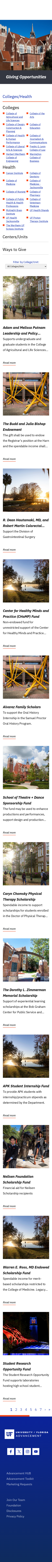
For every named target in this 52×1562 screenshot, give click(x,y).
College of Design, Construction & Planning (15, 128)
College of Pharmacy (35, 193)
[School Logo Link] (24, 1434)
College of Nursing (16, 191)
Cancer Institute (14, 173)
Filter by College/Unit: (26, 262)
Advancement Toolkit (20, 1479)
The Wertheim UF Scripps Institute (15, 227)
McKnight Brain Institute (14, 212)
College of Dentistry (35, 175)
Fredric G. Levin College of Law (37, 148)
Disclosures (13, 1511)
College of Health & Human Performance (15, 139)
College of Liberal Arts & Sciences (15, 148)
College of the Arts (37, 115)
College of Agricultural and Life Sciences (14, 117)
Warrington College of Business (35, 157)
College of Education (35, 126)
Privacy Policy (15, 1516)
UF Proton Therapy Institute (39, 219)
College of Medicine (11, 182)
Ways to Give (14, 249)
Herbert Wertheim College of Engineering (15, 157)
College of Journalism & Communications (38, 139)
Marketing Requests (19, 1484)
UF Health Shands (39, 210)
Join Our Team (15, 1500)
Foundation (13, 1505)
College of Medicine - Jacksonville (36, 184)
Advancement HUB (18, 1473)
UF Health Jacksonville (12, 219)
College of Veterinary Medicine (35, 203)
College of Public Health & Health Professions (15, 203)
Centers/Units (15, 236)
